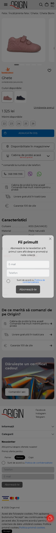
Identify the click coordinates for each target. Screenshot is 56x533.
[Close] (50, 238)
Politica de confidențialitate (34, 281)
